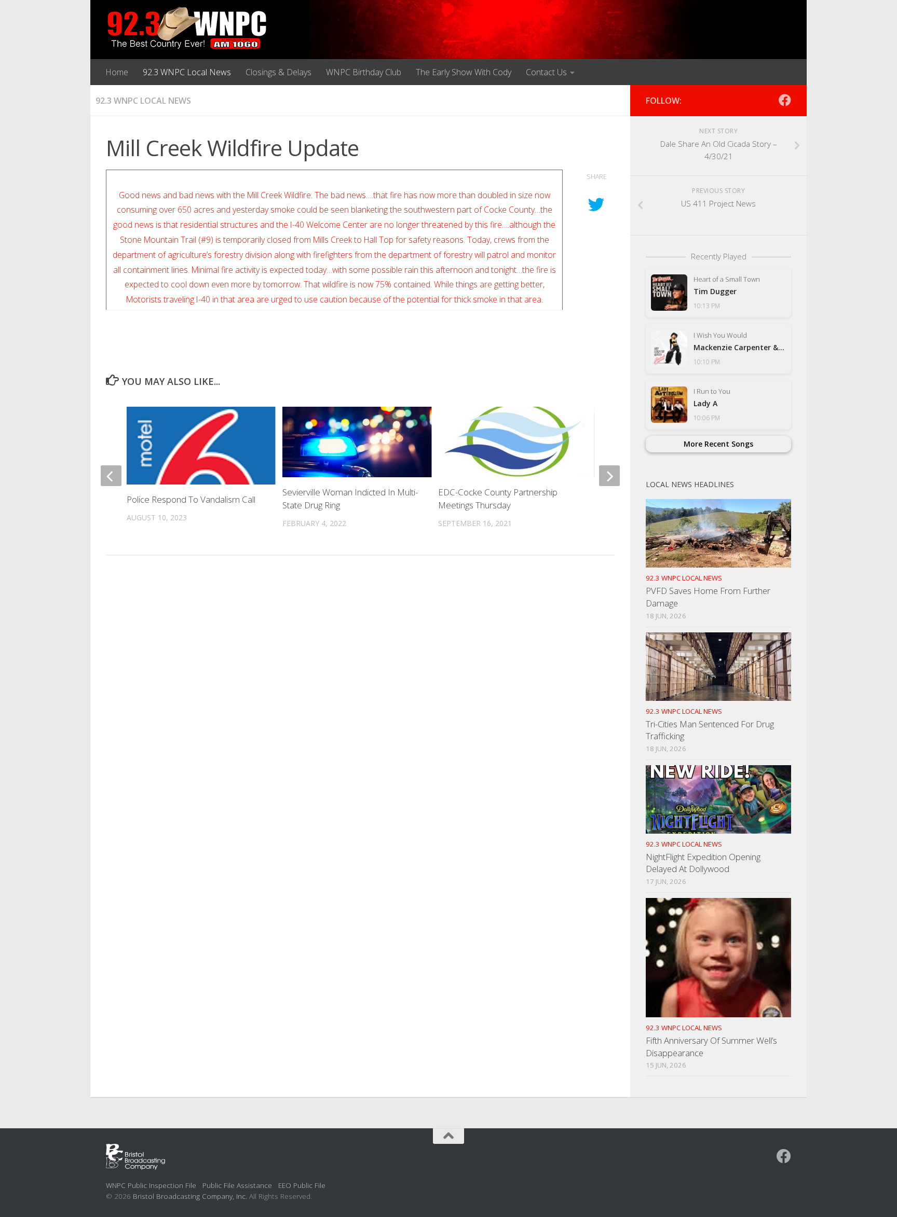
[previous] (111, 475)
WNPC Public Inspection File (151, 1185)
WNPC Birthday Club (363, 72)
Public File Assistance (237, 1185)
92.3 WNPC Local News (187, 72)
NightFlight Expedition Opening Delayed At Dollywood (703, 863)
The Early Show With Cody (463, 72)
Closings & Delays (278, 72)
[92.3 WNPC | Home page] (187, 28)
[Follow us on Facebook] (785, 100)
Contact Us (546, 72)
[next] (609, 475)
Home (116, 72)
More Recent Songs (718, 444)
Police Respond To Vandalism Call (191, 499)
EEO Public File (301, 1185)
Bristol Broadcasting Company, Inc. (190, 1196)
